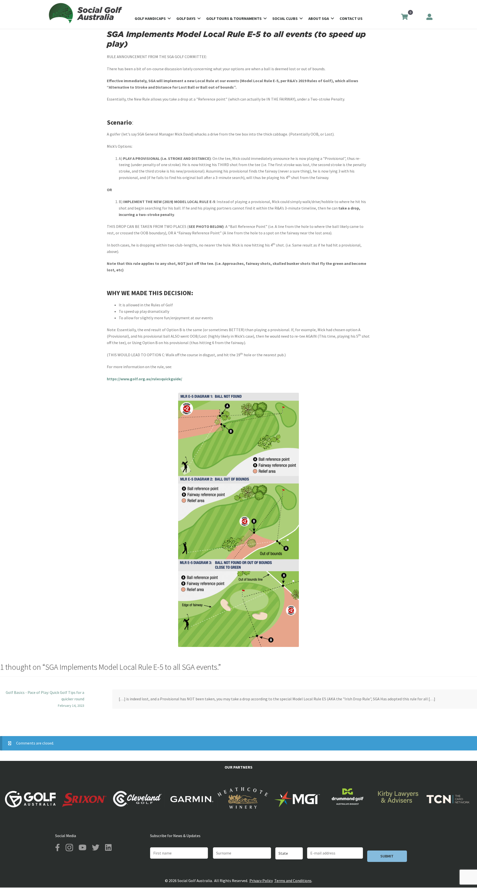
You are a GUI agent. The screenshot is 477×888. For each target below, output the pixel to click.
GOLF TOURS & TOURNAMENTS (234, 18)
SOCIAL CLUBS (285, 18)
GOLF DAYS (186, 18)
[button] (169, 18)
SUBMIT (387, 855)
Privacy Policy (261, 880)
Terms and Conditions (293, 880)
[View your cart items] (404, 17)
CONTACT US (351, 18)
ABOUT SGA (318, 18)
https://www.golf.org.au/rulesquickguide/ (144, 378)
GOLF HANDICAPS (150, 18)
